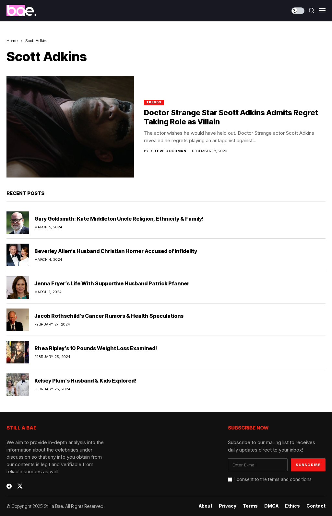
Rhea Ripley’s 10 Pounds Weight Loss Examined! (95, 348)
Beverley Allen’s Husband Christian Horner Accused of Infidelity (115, 251)
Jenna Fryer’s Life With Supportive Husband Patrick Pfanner (111, 283)
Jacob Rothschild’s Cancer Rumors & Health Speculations (109, 316)
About (205, 506)
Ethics (292, 506)
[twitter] (20, 486)
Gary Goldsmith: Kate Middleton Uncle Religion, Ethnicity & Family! (119, 218)
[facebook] (9, 486)
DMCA (271, 506)
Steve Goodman (168, 151)
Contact (316, 506)
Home (12, 40)
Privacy (227, 506)
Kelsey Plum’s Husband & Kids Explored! (85, 380)
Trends (153, 102)
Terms (250, 506)
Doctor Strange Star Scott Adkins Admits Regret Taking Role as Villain (231, 117)
